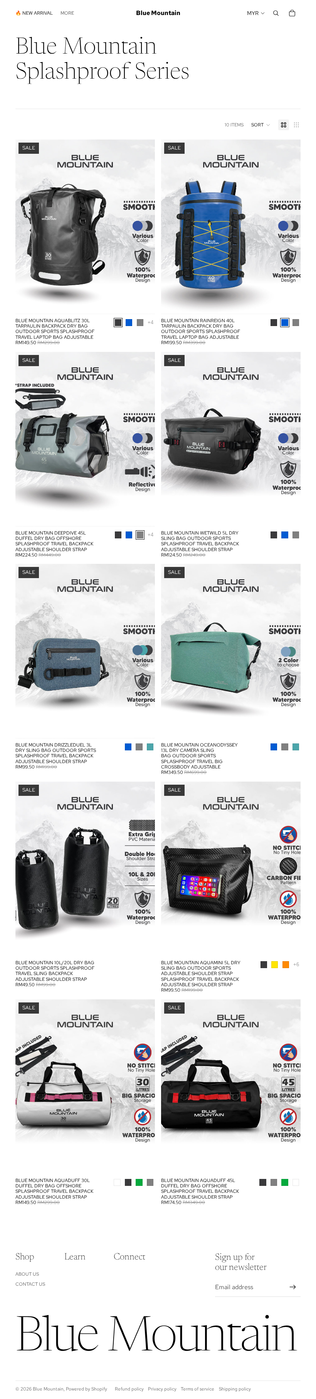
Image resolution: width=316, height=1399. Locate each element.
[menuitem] (67, 13)
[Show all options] (150, 322)
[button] (261, 124)
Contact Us (30, 1284)
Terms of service (197, 1389)
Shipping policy (235, 1389)
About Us (27, 1274)
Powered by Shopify (86, 1389)
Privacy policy (162, 1389)
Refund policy (129, 1389)
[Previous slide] (27, 226)
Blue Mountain (48, 1389)
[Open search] (275, 13)
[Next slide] (143, 226)
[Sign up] (293, 1287)
